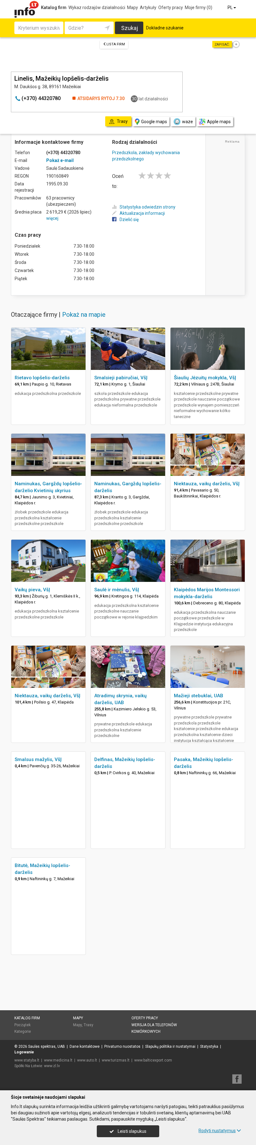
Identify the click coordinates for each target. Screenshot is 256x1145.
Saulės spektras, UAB (46, 1046)
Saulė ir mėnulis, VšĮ (116, 590)
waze (187, 121)
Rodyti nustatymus (217, 1130)
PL (231, 7)
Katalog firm (53, 7)
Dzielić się (129, 219)
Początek (22, 1025)
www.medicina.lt (58, 1060)
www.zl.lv (52, 1066)
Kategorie (22, 1031)
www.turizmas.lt (116, 1060)
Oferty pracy (170, 7)
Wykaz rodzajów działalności (96, 7)
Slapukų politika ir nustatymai (170, 1046)
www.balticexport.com (153, 1060)
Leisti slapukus (131, 1131)
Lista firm (115, 44)
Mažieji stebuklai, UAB (198, 696)
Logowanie (24, 1052)
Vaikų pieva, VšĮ (32, 590)
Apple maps (219, 121)
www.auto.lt (87, 1060)
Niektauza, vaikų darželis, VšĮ (206, 484)
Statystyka (209, 1046)
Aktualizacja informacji (142, 213)
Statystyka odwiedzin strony (147, 206)
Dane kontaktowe (85, 1046)
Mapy (132, 7)
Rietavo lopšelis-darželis (42, 378)
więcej (52, 218)
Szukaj (129, 28)
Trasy (88, 1025)
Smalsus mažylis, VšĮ (38, 759)
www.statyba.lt (26, 1060)
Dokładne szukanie (165, 27)
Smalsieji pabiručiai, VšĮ (120, 378)
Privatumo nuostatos (122, 1046)
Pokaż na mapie (84, 314)
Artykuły (148, 7)
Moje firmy (198, 7)
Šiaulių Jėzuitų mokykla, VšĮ (205, 378)
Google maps (154, 121)
